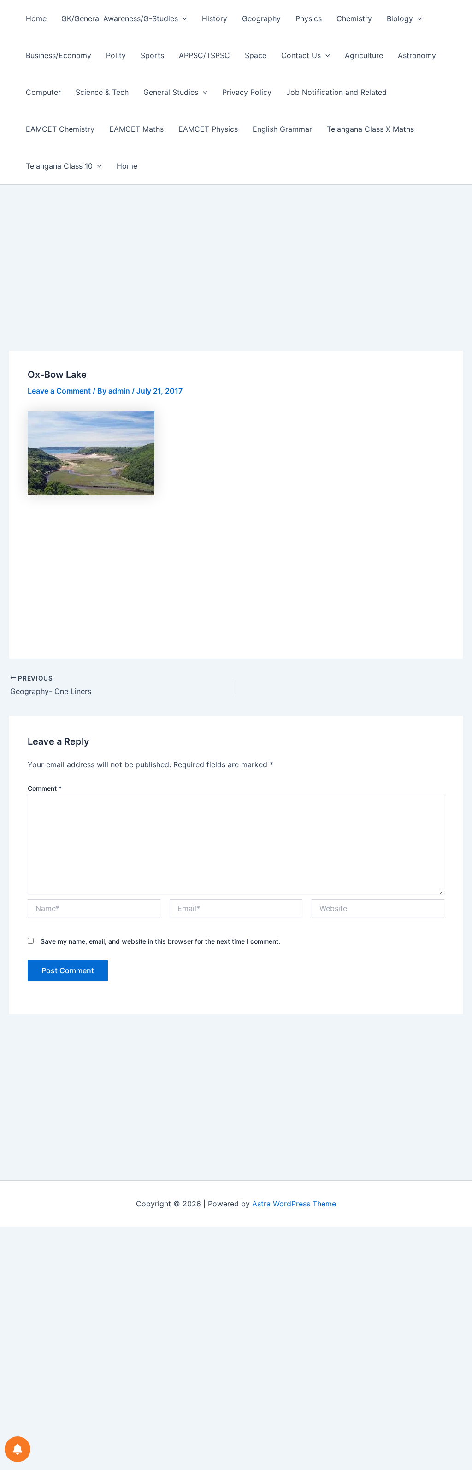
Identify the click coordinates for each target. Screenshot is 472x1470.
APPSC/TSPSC (204, 55)
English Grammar (282, 129)
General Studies (170, 92)
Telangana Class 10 (59, 166)
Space (255, 55)
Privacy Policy (246, 92)
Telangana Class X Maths (370, 129)
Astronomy (417, 55)
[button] (182, 18)
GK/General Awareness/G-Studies (119, 18)
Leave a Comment (59, 390)
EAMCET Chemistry (60, 129)
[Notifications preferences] (17, 1449)
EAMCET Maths (136, 129)
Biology (400, 18)
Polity (116, 55)
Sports (152, 55)
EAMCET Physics (208, 129)
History (214, 18)
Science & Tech (102, 92)
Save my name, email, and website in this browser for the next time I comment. (160, 941)
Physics (308, 18)
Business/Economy (58, 55)
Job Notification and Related (336, 92)
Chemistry (354, 18)
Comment (45, 788)
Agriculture (364, 55)
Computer (43, 92)
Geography (261, 18)
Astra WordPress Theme (294, 1203)
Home (36, 18)
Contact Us (301, 55)
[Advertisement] (236, 282)
